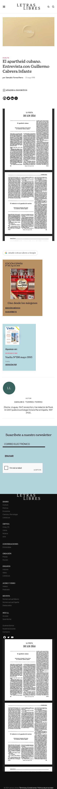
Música (5, 533)
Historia (5, 569)
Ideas (5, 572)
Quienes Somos (8, 625)
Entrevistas (7, 547)
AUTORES (39, 422)
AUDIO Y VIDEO (9, 583)
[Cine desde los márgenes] (22, 285)
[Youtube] (12, 637)
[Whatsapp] (16, 98)
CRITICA (6, 524)
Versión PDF (11, 364)
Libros (5, 530)
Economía (6, 511)
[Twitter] (8, 98)
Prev (6, 288)
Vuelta (6, 58)
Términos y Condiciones (28, 788)
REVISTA (6, 596)
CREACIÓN (7, 554)
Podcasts (6, 589)
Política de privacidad (45, 788)
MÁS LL (6, 613)
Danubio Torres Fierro (28, 402)
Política (5, 508)
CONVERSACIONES (10, 544)
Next (39, 288)
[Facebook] (4, 98)
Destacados (7, 605)
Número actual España (11, 602)
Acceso (5, 616)
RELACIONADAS (13, 422)
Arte (4, 536)
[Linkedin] (12, 98)
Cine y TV (6, 527)
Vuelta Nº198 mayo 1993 (18, 357)
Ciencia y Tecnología (10, 514)
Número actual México (11, 599)
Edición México (12, 308)
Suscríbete (11, 312)
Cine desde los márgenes (22, 303)
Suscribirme (7, 619)
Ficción (5, 560)
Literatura (6, 517)
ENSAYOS (6, 566)
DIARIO (6, 502)
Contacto (6, 632)
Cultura (5, 505)
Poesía (5, 557)
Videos (5, 586)
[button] (5, 7)
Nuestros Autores (9, 629)
